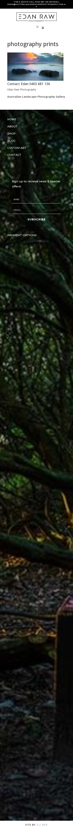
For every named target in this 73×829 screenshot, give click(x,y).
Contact (14, 155)
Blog (11, 140)
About (12, 126)
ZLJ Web (42, 824)
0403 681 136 (41, 2)
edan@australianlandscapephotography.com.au (36, 5)
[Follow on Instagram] (18, 167)
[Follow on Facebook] (9, 167)
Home (11, 119)
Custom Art (16, 148)
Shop (11, 133)
